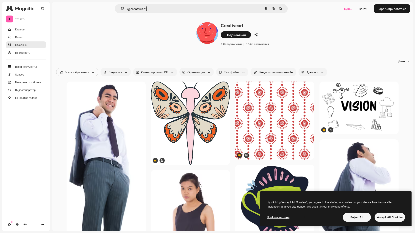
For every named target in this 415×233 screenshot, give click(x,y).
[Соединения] (9, 224)
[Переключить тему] (25, 224)
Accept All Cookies (390, 217)
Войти (363, 8)
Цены (348, 8)
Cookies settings (278, 217)
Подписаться (236, 35)
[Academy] (17, 224)
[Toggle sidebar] (42, 8)
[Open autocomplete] (121, 8)
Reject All (356, 217)
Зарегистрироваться (392, 8)
